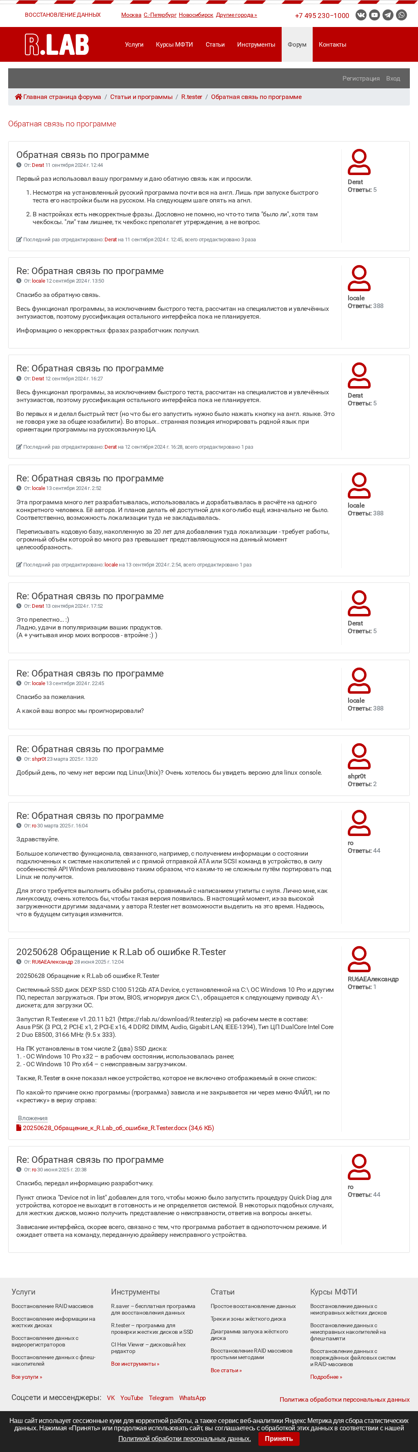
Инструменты (256, 44)
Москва (131, 14)
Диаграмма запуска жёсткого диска (249, 1334)
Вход (393, 78)
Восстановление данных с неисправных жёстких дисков (348, 1309)
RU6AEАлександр (52, 962)
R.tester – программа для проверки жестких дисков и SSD (152, 1328)
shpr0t (39, 759)
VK (110, 1398)
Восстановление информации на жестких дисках (53, 1321)
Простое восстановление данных (253, 1306)
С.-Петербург (160, 14)
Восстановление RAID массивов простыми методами (252, 1353)
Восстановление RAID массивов (52, 1306)
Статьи (215, 44)
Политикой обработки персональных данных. (184, 1438)
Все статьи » (226, 1370)
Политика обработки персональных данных (344, 1399)
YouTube (131, 1398)
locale (38, 281)
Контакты (333, 44)
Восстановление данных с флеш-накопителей (53, 1360)
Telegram (161, 1398)
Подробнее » (326, 1376)
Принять (279, 1438)
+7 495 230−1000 (322, 15)
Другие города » (236, 14)
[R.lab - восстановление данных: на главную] (57, 44)
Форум (297, 44)
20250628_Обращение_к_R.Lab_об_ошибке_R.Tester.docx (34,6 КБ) (117, 1128)
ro (34, 826)
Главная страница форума (62, 97)
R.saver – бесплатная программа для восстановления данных (153, 1309)
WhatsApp (192, 1398)
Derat (38, 165)
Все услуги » (26, 1376)
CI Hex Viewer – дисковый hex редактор (148, 1347)
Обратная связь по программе (256, 97)
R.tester (191, 97)
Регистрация (361, 78)
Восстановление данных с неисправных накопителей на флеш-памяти (348, 1332)
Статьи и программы (141, 97)
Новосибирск (196, 14)
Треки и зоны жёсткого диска (248, 1318)
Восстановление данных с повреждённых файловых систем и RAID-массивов (353, 1357)
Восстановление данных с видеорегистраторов (44, 1341)
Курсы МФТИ (174, 44)
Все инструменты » (135, 1363)
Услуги (134, 44)
